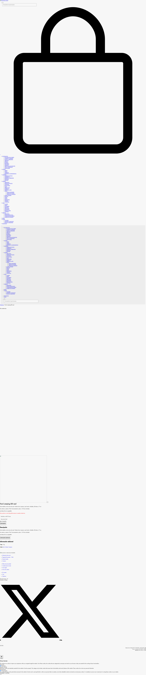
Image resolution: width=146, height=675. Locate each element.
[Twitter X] (30, 640)
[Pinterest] (60, 640)
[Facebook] (0, 640)
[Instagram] (59, 640)
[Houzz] (61, 640)
